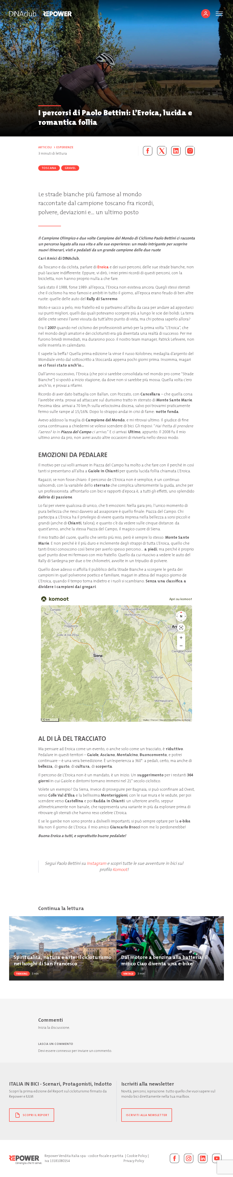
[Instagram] (190, 151)
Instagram (96, 863)
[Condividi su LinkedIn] (176, 151)
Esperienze (64, 147)
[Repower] (57, 13)
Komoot (120, 869)
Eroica (103, 266)
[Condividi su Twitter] (162, 151)
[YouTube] (217, 1158)
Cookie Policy (137, 1156)
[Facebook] (174, 1158)
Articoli (45, 147)
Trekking (22, 974)
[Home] (22, 13)
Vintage (128, 974)
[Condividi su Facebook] (145, 151)
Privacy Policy (134, 1161)
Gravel (70, 168)
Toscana (49, 168)
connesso (63, 1051)
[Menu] (219, 13)
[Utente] (205, 13)
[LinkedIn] (203, 1158)
